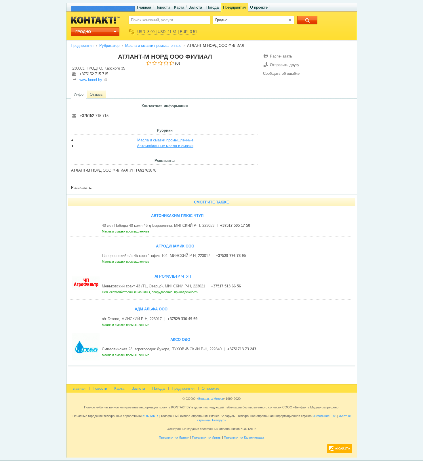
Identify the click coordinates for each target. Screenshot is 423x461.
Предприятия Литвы (206, 437)
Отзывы (96, 94)
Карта (179, 7)
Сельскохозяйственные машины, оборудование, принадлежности (150, 292)
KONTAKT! (150, 416)
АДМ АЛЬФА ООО (151, 309)
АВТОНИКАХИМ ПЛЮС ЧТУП (177, 216)
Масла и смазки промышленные (153, 45)
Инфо (78, 94)
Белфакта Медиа (210, 398)
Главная (144, 7)
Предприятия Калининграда (244, 437)
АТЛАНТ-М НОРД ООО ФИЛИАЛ (165, 56)
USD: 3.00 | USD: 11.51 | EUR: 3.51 (167, 32)
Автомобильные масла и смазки (165, 146)
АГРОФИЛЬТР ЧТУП (173, 276)
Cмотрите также (211, 202)
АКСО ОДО (180, 339)
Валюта (195, 7)
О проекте (259, 7)
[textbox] (166, 20)
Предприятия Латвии (174, 437)
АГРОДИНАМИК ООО (175, 246)
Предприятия (234, 7)
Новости (162, 7)
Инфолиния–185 (324, 416)
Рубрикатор (109, 45)
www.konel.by (90, 80)
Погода (212, 7)
